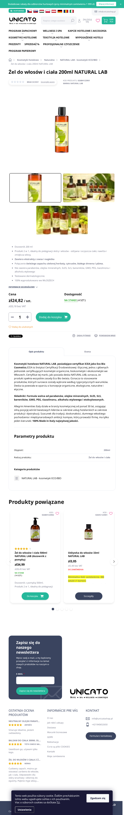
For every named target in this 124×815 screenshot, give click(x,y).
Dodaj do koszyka (50, 317)
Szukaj (72, 20)
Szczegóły (89, 596)
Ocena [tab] (87, 351)
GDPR (50, 737)
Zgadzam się (97, 798)
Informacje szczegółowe (22, 287)
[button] (53, 609)
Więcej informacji (106, 4)
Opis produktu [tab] (36, 351)
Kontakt (51, 751)
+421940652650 (100, 724)
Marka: (73, 83)
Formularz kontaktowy (101, 735)
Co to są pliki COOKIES (58, 746)
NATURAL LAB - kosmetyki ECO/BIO (41, 478)
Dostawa (51, 727)
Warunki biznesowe (57, 732)
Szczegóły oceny (48, 82)
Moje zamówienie (56, 756)
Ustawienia (24, 809)
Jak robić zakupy (55, 722)
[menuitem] (26, 31)
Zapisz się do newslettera (32, 690)
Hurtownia (18, 11)
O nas (50, 718)
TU (58, 802)
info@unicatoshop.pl (102, 718)
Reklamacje (53, 741)
